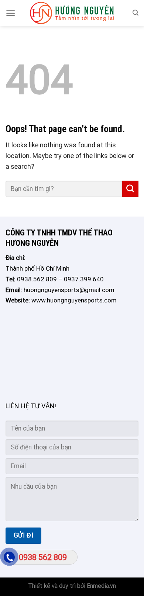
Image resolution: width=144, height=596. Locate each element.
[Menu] (11, 13)
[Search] (135, 13)
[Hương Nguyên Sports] (72, 13)
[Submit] (130, 189)
